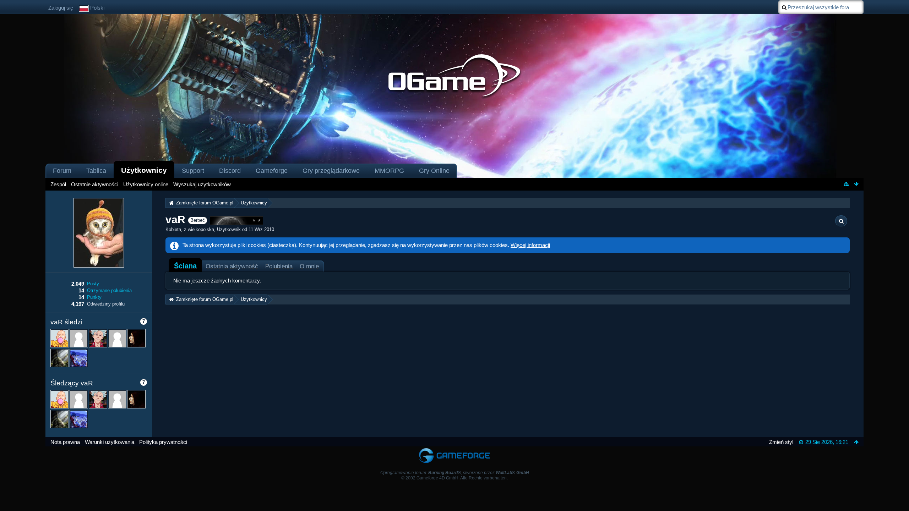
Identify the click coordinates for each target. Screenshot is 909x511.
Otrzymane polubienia (109, 290)
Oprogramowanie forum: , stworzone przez (454, 472)
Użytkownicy (144, 170)
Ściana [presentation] (185, 266)
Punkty (94, 297)
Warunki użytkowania (109, 442)
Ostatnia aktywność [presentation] (232, 266)
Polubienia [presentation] (279, 266)
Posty (93, 283)
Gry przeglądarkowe (331, 170)
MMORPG (389, 170)
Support (193, 170)
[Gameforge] (454, 450)
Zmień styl (781, 442)
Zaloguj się (60, 8)
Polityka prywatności (163, 442)
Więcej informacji (530, 245)
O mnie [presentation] (309, 266)
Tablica (96, 170)
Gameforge (272, 170)
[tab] (185, 265)
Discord (230, 170)
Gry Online (434, 170)
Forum (62, 170)
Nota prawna (65, 442)
